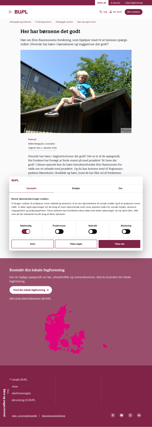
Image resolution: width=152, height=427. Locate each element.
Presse (14, 386)
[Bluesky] (121, 415)
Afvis (32, 244)
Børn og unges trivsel (86, 22)
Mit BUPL (117, 12)
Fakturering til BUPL (22, 400)
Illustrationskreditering (53, 416)
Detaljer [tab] (76, 188)
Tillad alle (119, 244)
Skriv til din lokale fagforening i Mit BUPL (30, 298)
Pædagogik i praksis (64, 22)
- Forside (22, 12)
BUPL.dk (101, 2)
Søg (105, 12)
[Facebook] (113, 415)
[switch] (59, 231)
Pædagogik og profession (20, 22)
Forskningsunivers (43, 22)
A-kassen (115, 2)
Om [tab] (120, 188)
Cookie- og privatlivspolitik (23, 416)
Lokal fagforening (134, 2)
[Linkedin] (139, 415)
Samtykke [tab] (31, 188)
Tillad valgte (76, 244)
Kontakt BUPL (18, 379)
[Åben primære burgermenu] (10, 12)
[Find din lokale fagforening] (76, 354)
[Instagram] (130, 415)
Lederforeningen (20, 393)
